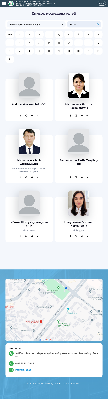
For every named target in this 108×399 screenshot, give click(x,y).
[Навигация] (4, 3)
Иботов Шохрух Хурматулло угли (29, 223)
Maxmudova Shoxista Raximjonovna (78, 106)
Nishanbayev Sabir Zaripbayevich (29, 162)
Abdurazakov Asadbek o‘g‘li (29, 104)
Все (10, 34)
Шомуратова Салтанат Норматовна (79, 223)
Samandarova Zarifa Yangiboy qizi (79, 162)
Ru (100, 3)
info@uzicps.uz (23, 369)
